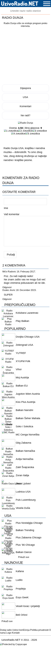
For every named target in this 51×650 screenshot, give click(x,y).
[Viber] (31, 139)
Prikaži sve (23, 557)
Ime (6, 208)
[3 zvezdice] (40, 130)
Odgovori (7, 287)
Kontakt (16, 633)
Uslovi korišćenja (21, 630)
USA (25, 97)
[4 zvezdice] (18, 133)
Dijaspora (25, 88)
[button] (46, 3)
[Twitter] (19, 139)
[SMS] (43, 139)
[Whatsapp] (37, 139)
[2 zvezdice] (25, 130)
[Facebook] (7, 139)
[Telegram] (25, 139)
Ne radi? (25, 115)
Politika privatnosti (39, 630)
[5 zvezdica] (33, 133)
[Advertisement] (25, 55)
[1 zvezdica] (11, 130)
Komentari (25, 106)
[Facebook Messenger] (13, 139)
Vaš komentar (11, 214)
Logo (8, 633)
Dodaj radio (6, 630)
